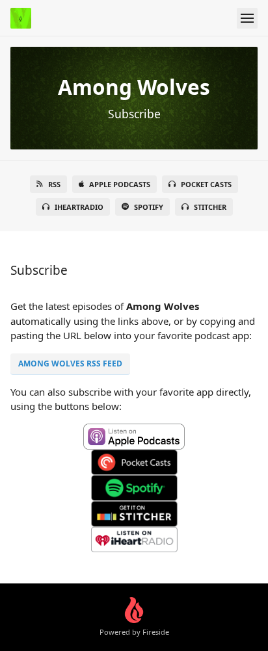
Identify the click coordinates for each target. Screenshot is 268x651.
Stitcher (210, 207)
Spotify (148, 207)
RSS (54, 184)
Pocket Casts (206, 184)
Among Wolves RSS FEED (70, 363)
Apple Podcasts (119, 184)
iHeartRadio (79, 207)
